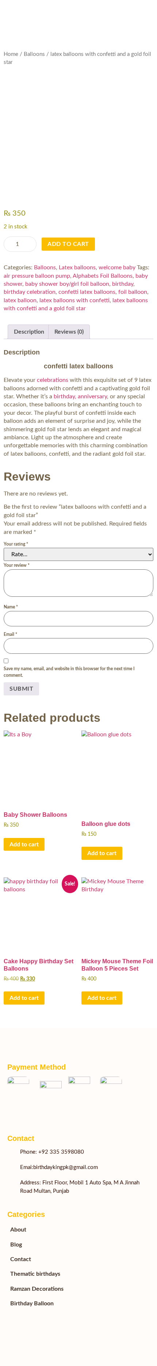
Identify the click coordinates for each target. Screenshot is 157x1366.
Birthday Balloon (32, 1303)
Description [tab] (29, 332)
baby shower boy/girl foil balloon (67, 284)
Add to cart (68, 244)
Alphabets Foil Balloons (103, 276)
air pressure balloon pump (37, 276)
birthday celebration (29, 292)
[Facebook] (11, 1113)
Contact (20, 1259)
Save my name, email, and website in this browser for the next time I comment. (69, 672)
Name (11, 607)
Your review (17, 565)
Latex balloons (77, 267)
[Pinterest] (54, 1113)
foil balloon (132, 292)
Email (10, 634)
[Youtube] (25, 1113)
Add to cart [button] (24, 844)
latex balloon (20, 300)
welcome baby (117, 267)
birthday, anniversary (80, 396)
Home (11, 54)
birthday (122, 284)
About (18, 1230)
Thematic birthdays (35, 1274)
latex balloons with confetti (74, 300)
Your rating (16, 544)
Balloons (34, 54)
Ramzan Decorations (37, 1289)
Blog (16, 1245)
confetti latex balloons (86, 292)
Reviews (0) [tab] (69, 332)
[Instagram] (40, 1113)
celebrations (51, 380)
